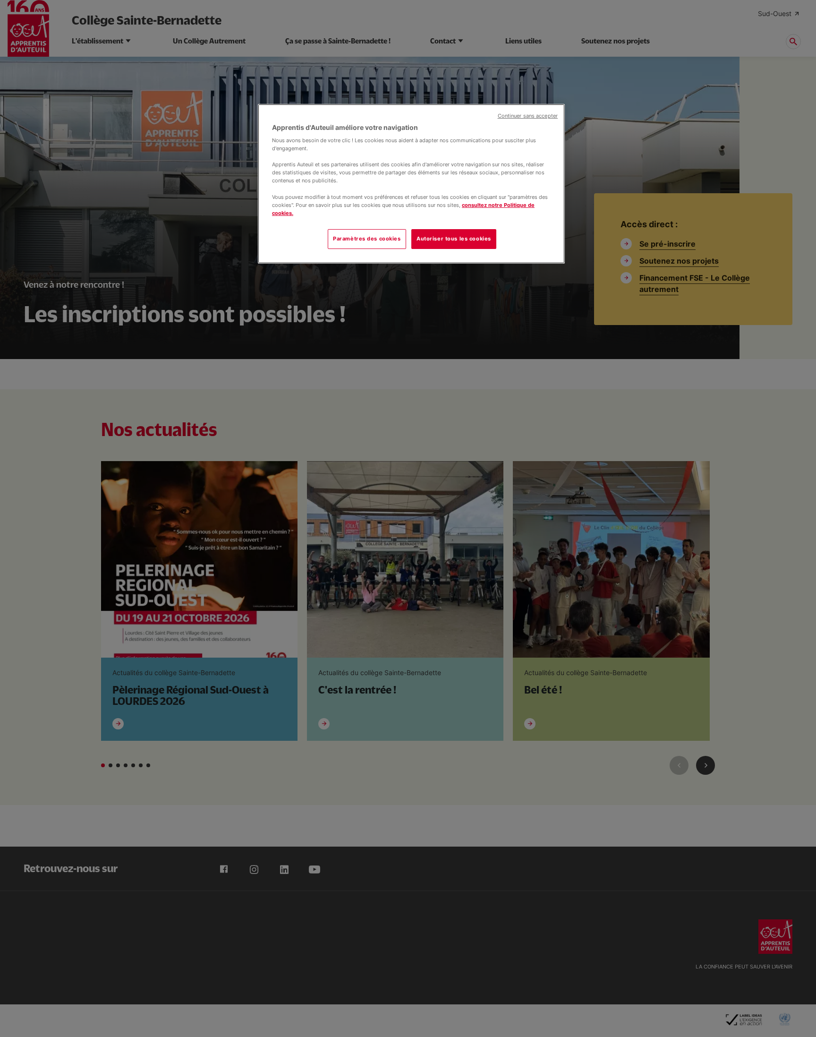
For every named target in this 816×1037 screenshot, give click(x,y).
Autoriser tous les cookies (453, 238)
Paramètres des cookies (367, 238)
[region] (411, 184)
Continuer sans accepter (528, 116)
